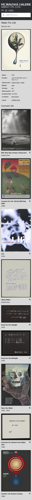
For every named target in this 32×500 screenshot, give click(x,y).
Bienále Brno (15, 96)
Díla (2, 10)
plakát (22, 82)
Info (6, 10)
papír (13, 85)
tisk (12, 88)
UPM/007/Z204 (16, 100)
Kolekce (11, 10)
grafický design (16, 82)
